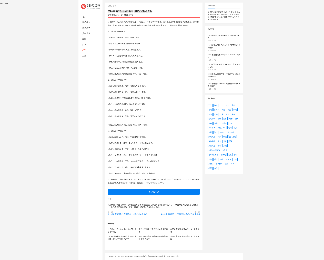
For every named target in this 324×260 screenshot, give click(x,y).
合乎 (216, 168)
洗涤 (219, 137)
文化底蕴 (232, 137)
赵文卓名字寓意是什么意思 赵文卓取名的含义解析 (127, 214)
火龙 (223, 110)
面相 (84, 39)
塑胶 (236, 119)
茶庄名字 (211, 128)
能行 (225, 119)
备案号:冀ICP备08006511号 (168, 256)
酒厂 (216, 132)
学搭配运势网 (146, 256)
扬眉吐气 (211, 119)
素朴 (219, 146)
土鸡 (221, 105)
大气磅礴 (231, 132)
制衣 (225, 137)
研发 (230, 119)
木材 (210, 132)
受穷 (229, 110)
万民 (210, 105)
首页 (84, 17)
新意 (225, 141)
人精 (210, 123)
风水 (84, 44)
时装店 (224, 123)
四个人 (216, 110)
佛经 (235, 155)
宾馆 (235, 128)
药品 (230, 155)
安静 (226, 164)
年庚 (219, 119)
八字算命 (86, 33)
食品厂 (216, 123)
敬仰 (216, 105)
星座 (84, 56)
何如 (230, 128)
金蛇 (210, 110)
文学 (210, 159)
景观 (225, 146)
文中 (235, 159)
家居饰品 (211, 137)
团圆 (232, 164)
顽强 (221, 159)
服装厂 (222, 132)
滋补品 (224, 150)
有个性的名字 (213, 155)
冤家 (233, 114)
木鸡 (227, 105)
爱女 (230, 141)
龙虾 (230, 123)
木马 (233, 105)
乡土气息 (211, 146)
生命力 (228, 159)
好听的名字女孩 (214, 150)
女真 (227, 114)
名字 (84, 50)
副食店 (210, 164)
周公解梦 (86, 22)
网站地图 (154, 256)
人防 (210, 114)
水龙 (235, 110)
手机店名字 (222, 128)
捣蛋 (210, 168)
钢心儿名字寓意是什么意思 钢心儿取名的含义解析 (180, 214)
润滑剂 (223, 155)
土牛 (221, 114)
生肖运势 (86, 28)
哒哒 (216, 159)
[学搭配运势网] (90, 6)
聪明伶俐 (219, 164)
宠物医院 (211, 141)
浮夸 (219, 141)
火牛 (216, 114)
